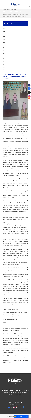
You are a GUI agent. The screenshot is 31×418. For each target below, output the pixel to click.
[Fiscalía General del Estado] (15, 4)
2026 (4, 28)
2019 (4, 47)
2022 (4, 39)
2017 (4, 53)
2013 (4, 64)
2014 (4, 61)
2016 (4, 56)
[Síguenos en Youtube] (29, 101)
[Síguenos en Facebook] (29, 90)
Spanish (19, 416)
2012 (4, 67)
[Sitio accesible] (29, 86)
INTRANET (20, 407)
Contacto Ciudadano (15, 402)
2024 (4, 34)
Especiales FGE (14, 12)
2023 (4, 36)
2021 (4, 42)
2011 (4, 69)
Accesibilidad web (15, 404)
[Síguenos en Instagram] (29, 97)
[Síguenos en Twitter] (29, 93)
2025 (4, 31)
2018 (4, 50)
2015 (4, 58)
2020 (4, 45)
